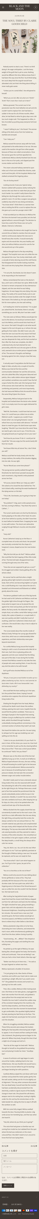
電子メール (7, 1159)
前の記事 (5, 1146)
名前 (5, 1154)
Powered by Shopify (28, 1214)
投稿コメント (8, 1186)
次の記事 (34, 1146)
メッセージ (7, 1165)
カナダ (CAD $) (16, 1204)
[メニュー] (3, 7)
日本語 (5, 1204)
